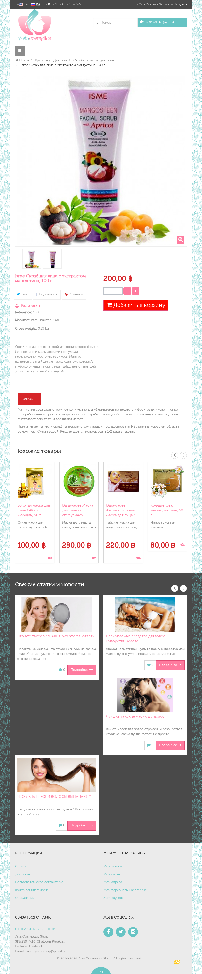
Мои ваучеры (113, 898)
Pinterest (75, 294)
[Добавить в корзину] (50, 557)
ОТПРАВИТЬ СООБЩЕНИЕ (36, 929)
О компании (24, 898)
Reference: (23, 312)
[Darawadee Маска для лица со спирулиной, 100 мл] (79, 481)
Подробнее (29, 399)
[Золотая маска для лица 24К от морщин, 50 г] (35, 481)
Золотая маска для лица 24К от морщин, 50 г (34, 510)
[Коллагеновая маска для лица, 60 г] (168, 481)
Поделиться (47, 294)
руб (78, 4)
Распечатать (30, 306)
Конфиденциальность (32, 890)
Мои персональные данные (125, 890)
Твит (24, 294)
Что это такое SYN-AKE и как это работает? (55, 636)
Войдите (180, 4)
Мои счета (111, 874)
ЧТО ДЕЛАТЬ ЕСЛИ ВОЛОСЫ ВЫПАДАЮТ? (54, 797)
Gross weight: (26, 329)
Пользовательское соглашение (39, 882)
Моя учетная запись (154, 4)
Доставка (22, 874)
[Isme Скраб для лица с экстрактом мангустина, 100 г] (32, 259)
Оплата (21, 866)
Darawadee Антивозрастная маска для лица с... (122, 510)
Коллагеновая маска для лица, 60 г (167, 510)
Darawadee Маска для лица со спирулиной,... (77, 510)
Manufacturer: (26, 320)
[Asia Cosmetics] (34, 25)
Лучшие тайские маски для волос (135, 716)
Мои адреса (112, 882)
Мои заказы (112, 866)
